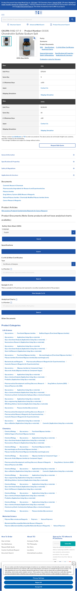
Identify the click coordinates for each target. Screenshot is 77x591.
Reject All (38, 582)
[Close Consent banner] (73, 563)
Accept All (38, 587)
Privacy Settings (38, 578)
